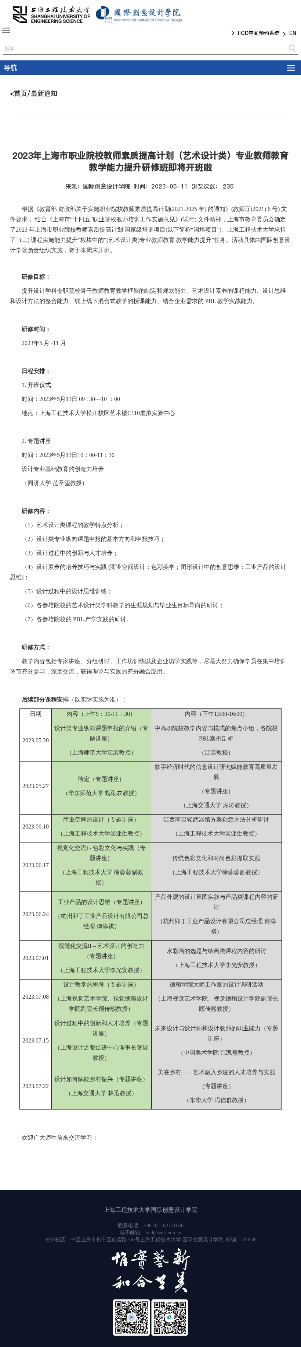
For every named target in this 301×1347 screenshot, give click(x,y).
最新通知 (44, 93)
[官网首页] (51, 14)
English (289, 34)
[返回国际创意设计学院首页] (138, 14)
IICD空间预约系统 (258, 33)
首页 (20, 93)
